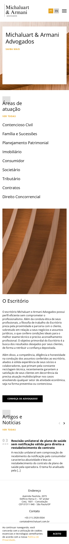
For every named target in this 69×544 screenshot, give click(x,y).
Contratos (11, 187)
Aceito (57, 533)
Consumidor (13, 160)
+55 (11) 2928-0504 (35, 517)
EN (56, 10)
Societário (11, 169)
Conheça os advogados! (22, 398)
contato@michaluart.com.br (35, 521)
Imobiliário (12, 151)
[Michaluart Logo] (19, 10)
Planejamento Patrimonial (25, 142)
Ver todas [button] (9, 116)
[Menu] (63, 10)
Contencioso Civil (17, 124)
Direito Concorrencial (21, 196)
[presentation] (59, 423)
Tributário (11, 178)
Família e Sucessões (19, 133)
